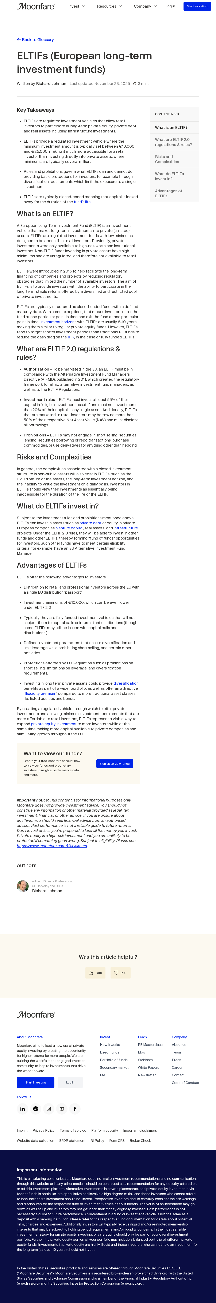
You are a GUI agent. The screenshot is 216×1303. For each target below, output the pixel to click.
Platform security (104, 1131)
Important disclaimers (140, 1131)
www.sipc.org (132, 1283)
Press (176, 1060)
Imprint (22, 1131)
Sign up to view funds (115, 763)
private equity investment (54, 724)
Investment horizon (57, 322)
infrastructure (126, 528)
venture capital (69, 528)
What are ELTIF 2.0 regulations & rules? (173, 142)
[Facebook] (75, 1109)
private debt (90, 523)
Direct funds (109, 1052)
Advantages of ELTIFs (168, 193)
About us (179, 1045)
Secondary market (114, 1068)
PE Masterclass (150, 1045)
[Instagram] (48, 1109)
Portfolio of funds (114, 1060)
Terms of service (73, 1131)
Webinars (145, 1060)
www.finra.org (28, 1283)
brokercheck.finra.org (151, 1273)
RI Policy (97, 1141)
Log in (170, 6)
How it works (110, 1045)
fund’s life (82, 202)
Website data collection (35, 1141)
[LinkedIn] (22, 1109)
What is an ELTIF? (171, 127)
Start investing (197, 6)
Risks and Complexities (167, 159)
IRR (71, 337)
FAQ (103, 1075)
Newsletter (147, 1075)
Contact (178, 1075)
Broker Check (140, 1141)
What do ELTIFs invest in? (169, 176)
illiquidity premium (40, 693)
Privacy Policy (44, 1131)
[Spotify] (35, 1109)
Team (176, 1052)
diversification (126, 683)
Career (177, 1068)
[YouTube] (62, 1109)
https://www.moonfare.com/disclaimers (52, 846)
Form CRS (117, 1141)
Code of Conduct (185, 1083)
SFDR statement (72, 1141)
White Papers (148, 1068)
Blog (141, 1052)
